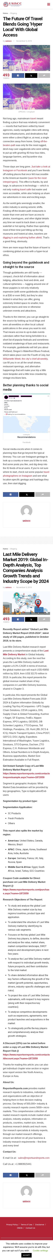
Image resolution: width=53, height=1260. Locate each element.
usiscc (8, 41)
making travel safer (22, 189)
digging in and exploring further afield (22, 237)
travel (33, 118)
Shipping (13, 13)
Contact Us (30, 1228)
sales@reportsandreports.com (33, 1158)
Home (5, 13)
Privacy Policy (12, 1224)
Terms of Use (26, 1224)
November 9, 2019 (24, 41)
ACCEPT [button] (26, 1255)
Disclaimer (39, 1224)
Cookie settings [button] (40, 1250)
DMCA (20, 1228)
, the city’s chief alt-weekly (25, 359)
